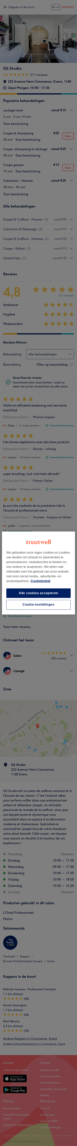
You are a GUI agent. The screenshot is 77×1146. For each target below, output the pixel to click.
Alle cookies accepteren (38, 593)
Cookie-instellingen (38, 604)
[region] (38, 573)
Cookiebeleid (40, 581)
